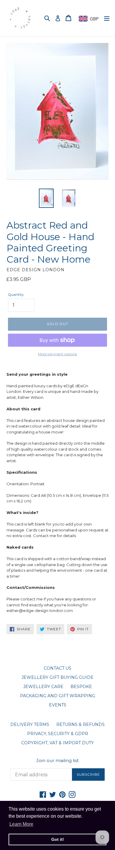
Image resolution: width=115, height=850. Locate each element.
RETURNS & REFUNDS (80, 724)
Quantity (16, 294)
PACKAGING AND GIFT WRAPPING (57, 695)
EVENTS (57, 705)
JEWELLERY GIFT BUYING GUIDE (57, 677)
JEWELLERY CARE (43, 686)
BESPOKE (81, 686)
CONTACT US (57, 668)
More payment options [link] (57, 354)
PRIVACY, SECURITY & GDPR (57, 733)
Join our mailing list (57, 760)
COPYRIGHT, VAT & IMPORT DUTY (57, 742)
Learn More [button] (21, 824)
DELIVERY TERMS (29, 724)
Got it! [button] (57, 839)
